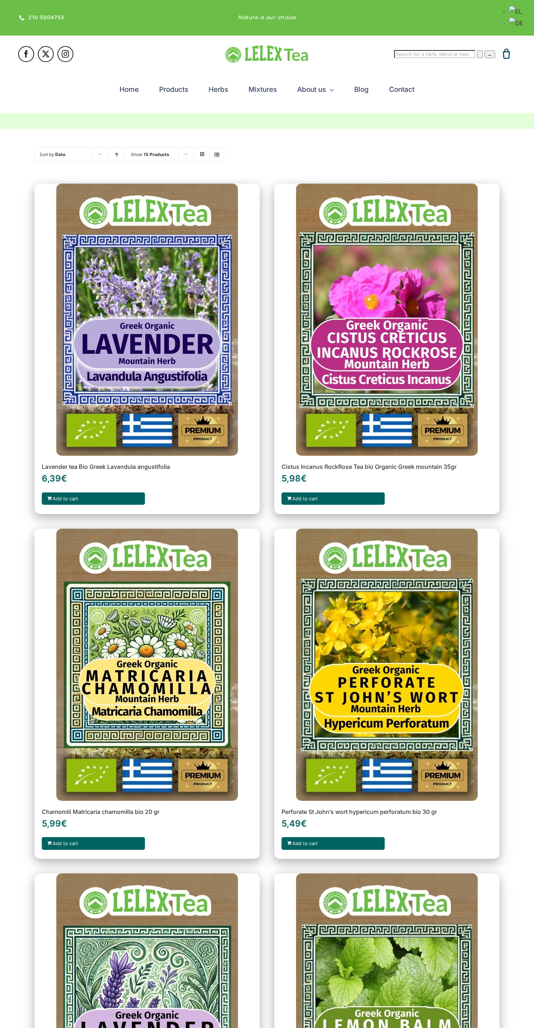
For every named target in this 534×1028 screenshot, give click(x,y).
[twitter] (46, 54)
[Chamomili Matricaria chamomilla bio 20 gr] (147, 665)
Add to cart (65, 498)
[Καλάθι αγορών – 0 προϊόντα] (506, 53)
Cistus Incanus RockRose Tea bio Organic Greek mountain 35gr (369, 466)
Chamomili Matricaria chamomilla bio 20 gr (100, 811)
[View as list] (217, 154)
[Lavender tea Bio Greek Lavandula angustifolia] (147, 320)
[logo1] (267, 48)
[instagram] (65, 54)
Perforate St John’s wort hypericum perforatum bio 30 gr (359, 811)
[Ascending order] (116, 154)
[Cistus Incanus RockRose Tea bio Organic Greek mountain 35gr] (386, 320)
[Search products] (480, 54)
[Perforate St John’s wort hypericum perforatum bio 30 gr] (386, 665)
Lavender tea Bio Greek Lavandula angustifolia (106, 466)
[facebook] (26, 54)
